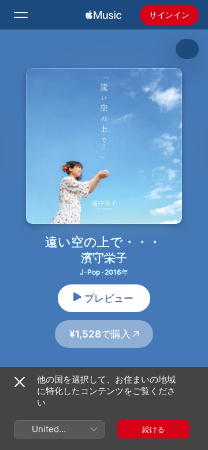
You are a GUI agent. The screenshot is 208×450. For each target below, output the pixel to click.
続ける (153, 429)
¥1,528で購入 (100, 334)
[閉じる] (19, 382)
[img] (103, 15)
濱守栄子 (104, 258)
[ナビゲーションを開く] (21, 15)
